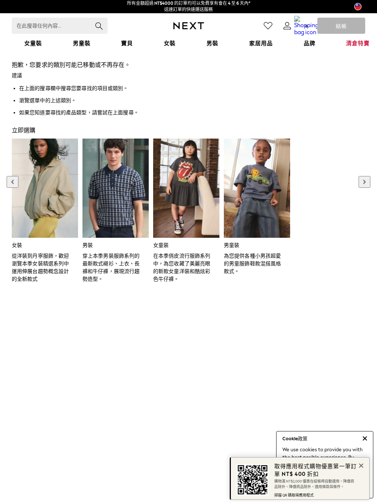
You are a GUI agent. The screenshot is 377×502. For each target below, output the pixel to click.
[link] (287, 26)
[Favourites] (268, 26)
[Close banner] (360, 465)
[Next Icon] (188, 25)
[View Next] (364, 182)
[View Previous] (12, 182)
